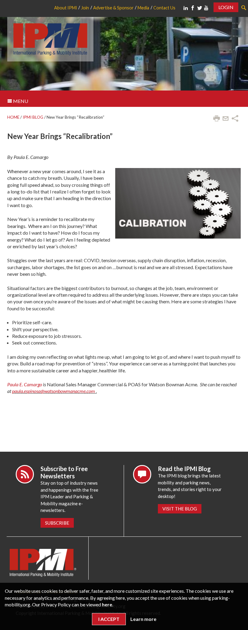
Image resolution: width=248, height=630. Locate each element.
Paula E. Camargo (24, 384)
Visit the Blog (179, 508)
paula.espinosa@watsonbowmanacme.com (53, 391)
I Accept (108, 619)
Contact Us (164, 7)
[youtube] (206, 7)
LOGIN (225, 7)
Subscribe (57, 523)
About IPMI (65, 7)
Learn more (143, 619)
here (107, 604)
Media (143, 7)
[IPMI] (50, 38)
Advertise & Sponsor (113, 7)
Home (13, 117)
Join (85, 7)
